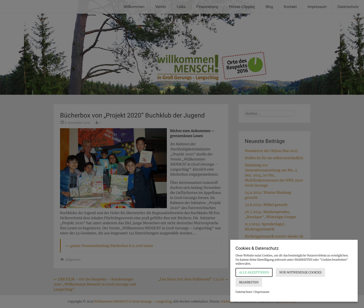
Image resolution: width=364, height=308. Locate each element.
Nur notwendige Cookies (300, 272)
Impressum (261, 292)
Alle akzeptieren (254, 272)
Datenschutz (244, 292)
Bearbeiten (248, 282)
